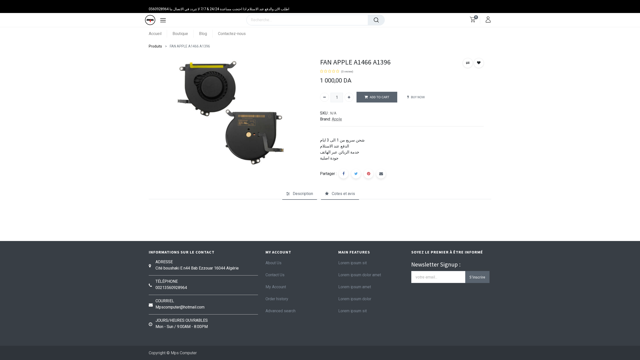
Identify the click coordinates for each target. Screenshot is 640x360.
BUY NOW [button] (418, 97)
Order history (277, 298)
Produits (155, 46)
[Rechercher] (376, 20)
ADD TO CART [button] (379, 97)
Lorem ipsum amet (354, 286)
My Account (276, 286)
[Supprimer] (324, 97)
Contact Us (275, 274)
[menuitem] (158, 33)
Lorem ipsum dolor (354, 298)
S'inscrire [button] (477, 277)
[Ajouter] (349, 97)
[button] (468, 63)
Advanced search (281, 310)
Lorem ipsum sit (352, 262)
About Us (274, 262)
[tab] (299, 194)
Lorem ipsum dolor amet (359, 274)
